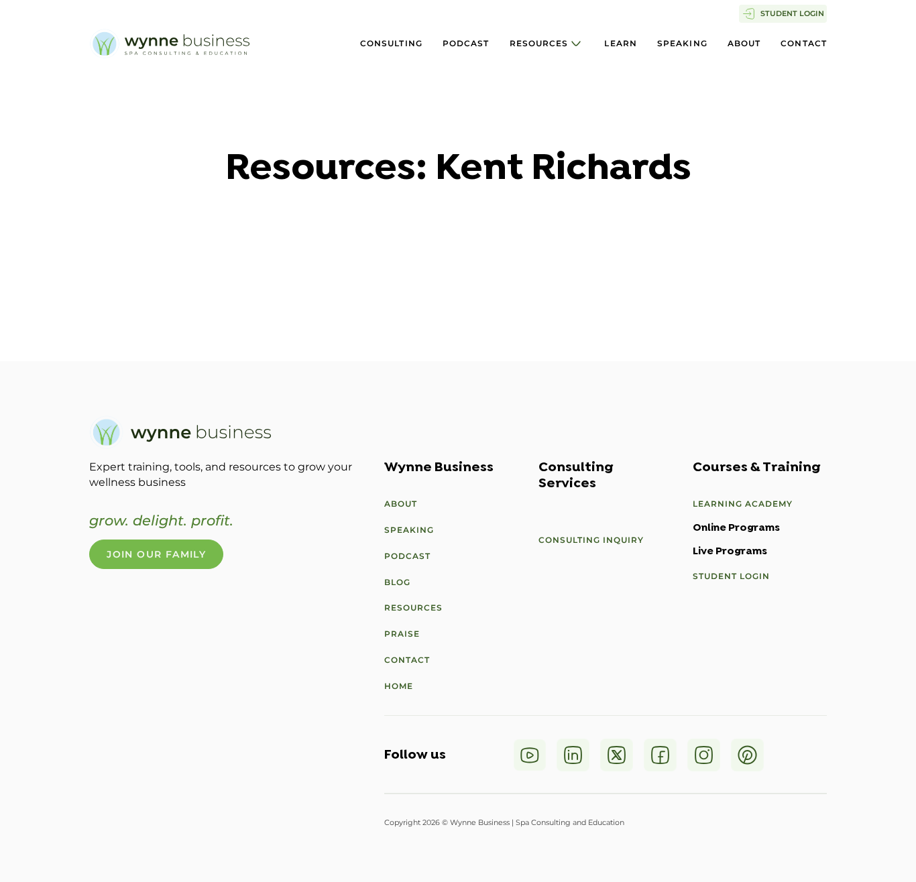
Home (398, 686)
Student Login (731, 576)
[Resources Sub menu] (576, 44)
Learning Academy (743, 504)
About (744, 43)
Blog (397, 582)
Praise (402, 634)
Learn (620, 43)
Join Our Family (156, 554)
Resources (539, 43)
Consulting (391, 43)
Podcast (466, 43)
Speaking (682, 43)
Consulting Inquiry (591, 540)
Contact (804, 43)
